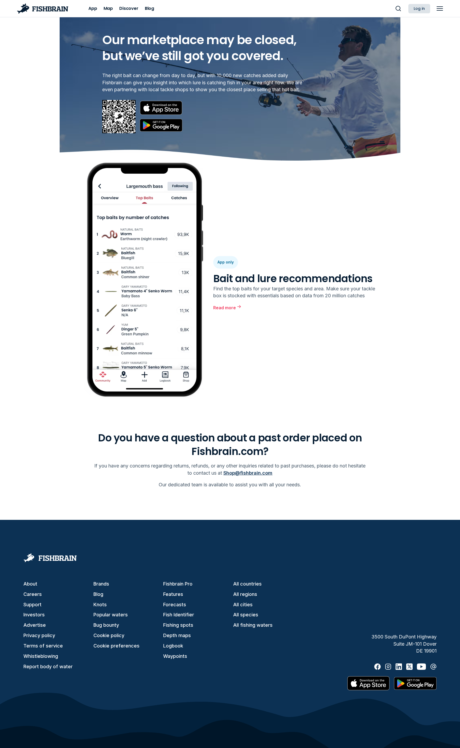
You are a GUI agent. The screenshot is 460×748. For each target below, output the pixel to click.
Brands (101, 584)
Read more (224, 307)
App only (225, 262)
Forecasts (174, 604)
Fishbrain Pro (177, 584)
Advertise (34, 625)
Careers (32, 594)
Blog (98, 594)
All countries (247, 584)
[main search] (398, 8)
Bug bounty (106, 625)
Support (32, 604)
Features (173, 594)
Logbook (173, 646)
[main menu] (440, 8)
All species (245, 614)
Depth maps (177, 635)
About (30, 584)
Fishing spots (178, 625)
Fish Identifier (178, 614)
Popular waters (110, 614)
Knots (100, 604)
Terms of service (43, 646)
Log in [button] (419, 8)
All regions (245, 594)
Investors (34, 614)
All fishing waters (253, 625)
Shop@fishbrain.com (247, 473)
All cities (243, 604)
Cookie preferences (116, 646)
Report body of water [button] (48, 666)
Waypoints (175, 656)
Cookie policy (108, 635)
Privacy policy (39, 635)
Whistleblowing (40, 656)
